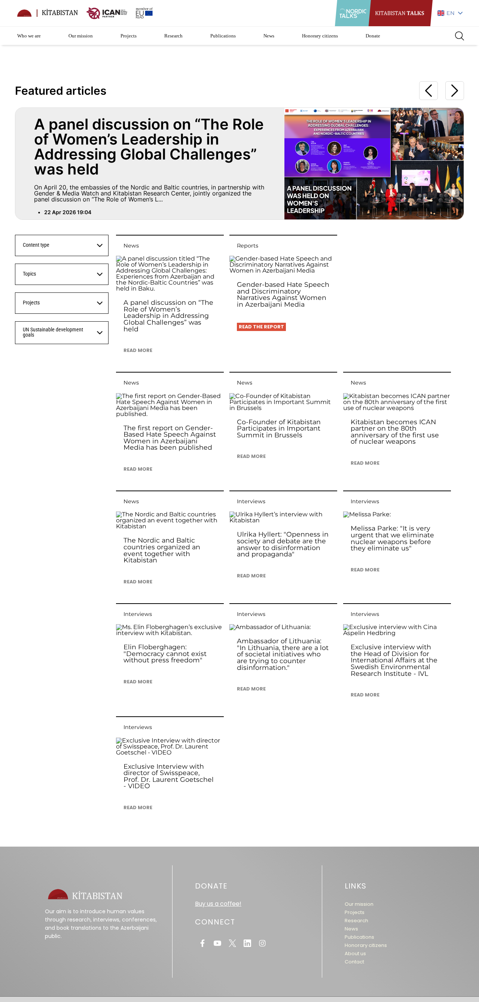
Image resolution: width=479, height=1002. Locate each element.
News (268, 36)
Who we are (29, 36)
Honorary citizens (320, 36)
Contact (354, 962)
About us (355, 953)
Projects (128, 36)
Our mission (80, 36)
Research (173, 36)
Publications (223, 36)
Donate (373, 36)
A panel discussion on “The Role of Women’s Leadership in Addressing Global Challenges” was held (149, 146)
